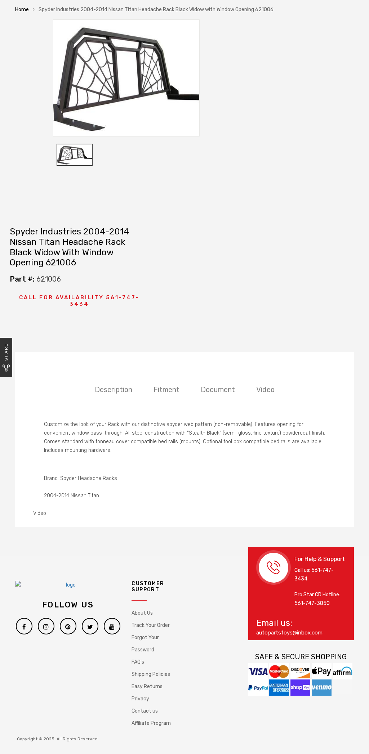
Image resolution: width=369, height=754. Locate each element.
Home (22, 9)
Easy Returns (147, 686)
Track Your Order (151, 625)
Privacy (140, 699)
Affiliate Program (151, 723)
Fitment (166, 389)
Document (218, 389)
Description (113, 389)
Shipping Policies (151, 674)
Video (265, 389)
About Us (142, 613)
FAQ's (138, 662)
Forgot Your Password (145, 643)
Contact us (145, 711)
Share (6, 352)
